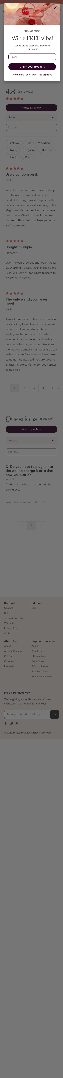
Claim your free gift (32, 66)
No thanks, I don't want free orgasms (32, 75)
